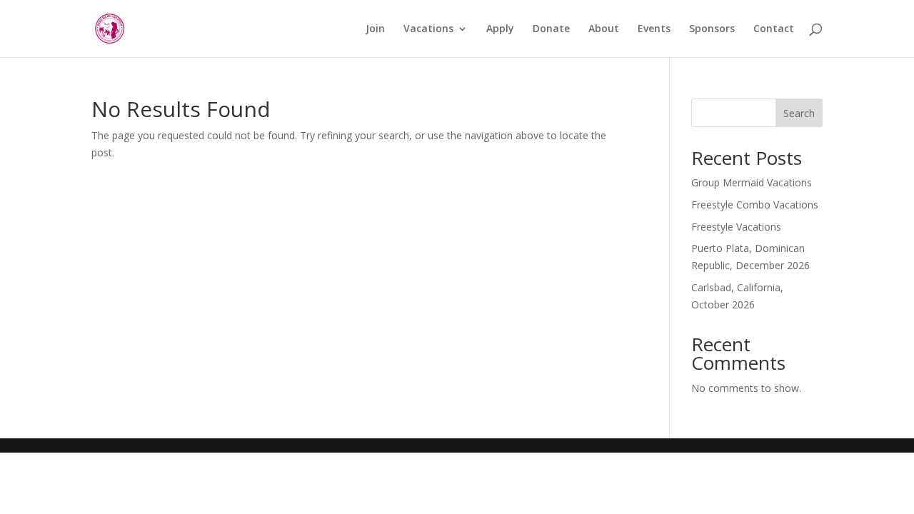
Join (375, 29)
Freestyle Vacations (736, 226)
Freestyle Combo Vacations (754, 204)
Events (654, 29)
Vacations (428, 29)
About (603, 29)
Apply (500, 29)
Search (799, 113)
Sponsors (712, 29)
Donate (551, 29)
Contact (773, 29)
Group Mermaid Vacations (751, 182)
